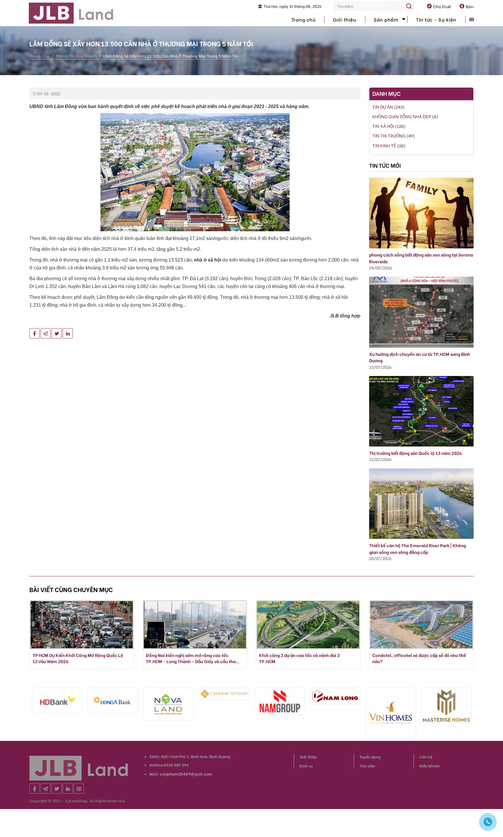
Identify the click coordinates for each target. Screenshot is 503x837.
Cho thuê (442, 6)
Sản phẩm (386, 19)
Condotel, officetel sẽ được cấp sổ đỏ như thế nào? (419, 658)
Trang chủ (303, 19)
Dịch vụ (306, 765)
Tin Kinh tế (384, 145)
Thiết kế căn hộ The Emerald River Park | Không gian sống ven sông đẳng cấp (417, 548)
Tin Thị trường (388, 135)
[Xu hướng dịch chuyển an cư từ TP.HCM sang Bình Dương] (421, 311)
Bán (470, 6)
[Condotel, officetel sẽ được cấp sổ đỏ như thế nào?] (421, 624)
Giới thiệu (344, 19)
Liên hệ (425, 756)
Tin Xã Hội (383, 126)
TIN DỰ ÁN (383, 106)
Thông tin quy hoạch (76, 56)
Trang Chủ (39, 56)
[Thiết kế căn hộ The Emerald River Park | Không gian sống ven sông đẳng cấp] (421, 503)
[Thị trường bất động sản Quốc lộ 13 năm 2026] (421, 410)
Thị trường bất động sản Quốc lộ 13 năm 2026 (415, 453)
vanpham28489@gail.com (186, 774)
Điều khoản (429, 765)
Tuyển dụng (369, 756)
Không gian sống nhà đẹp (401, 116)
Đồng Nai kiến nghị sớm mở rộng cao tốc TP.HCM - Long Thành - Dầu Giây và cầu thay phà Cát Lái (192, 658)
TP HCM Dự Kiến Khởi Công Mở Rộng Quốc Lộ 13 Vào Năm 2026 (78, 658)
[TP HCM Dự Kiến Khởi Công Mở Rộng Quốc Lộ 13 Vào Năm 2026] (82, 624)
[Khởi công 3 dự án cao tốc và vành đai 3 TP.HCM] (308, 624)
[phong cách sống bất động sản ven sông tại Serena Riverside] (421, 212)
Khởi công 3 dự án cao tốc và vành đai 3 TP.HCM (299, 658)
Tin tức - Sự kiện (436, 19)
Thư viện (367, 765)
